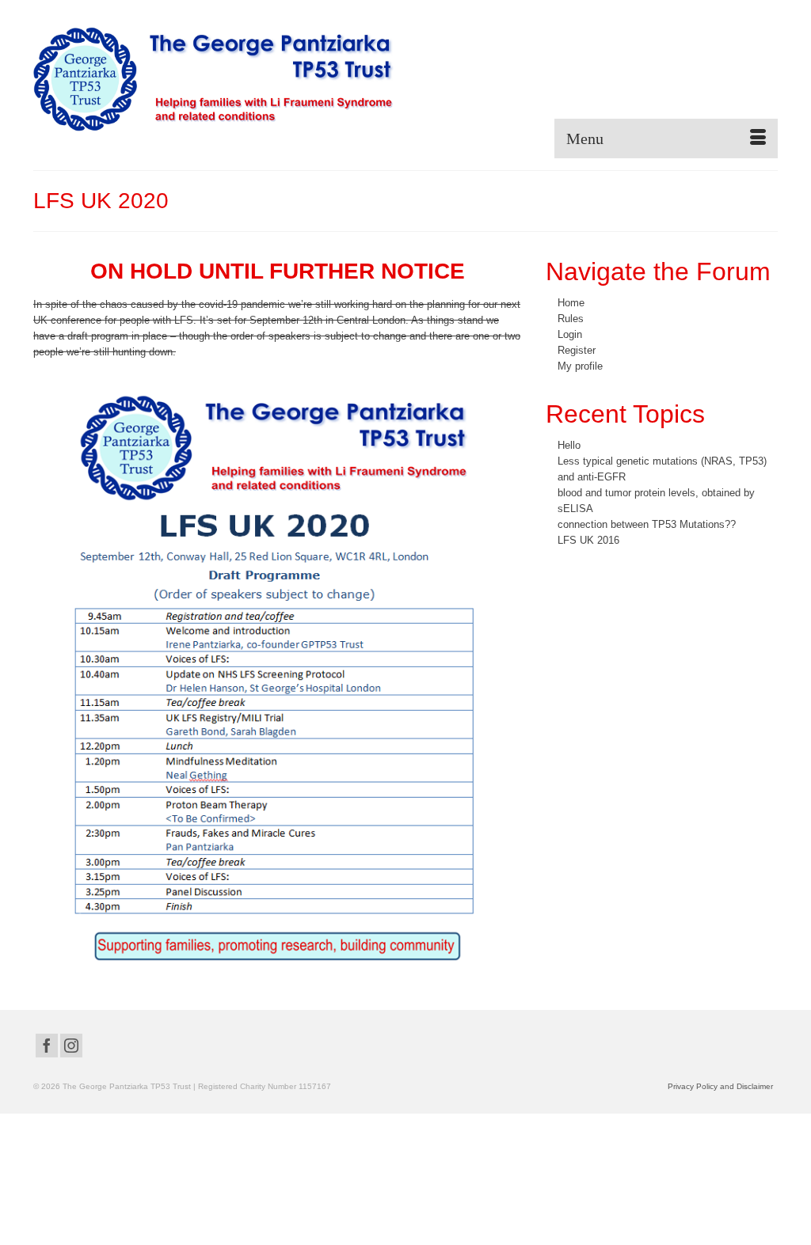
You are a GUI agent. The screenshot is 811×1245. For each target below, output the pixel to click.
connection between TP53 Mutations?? (647, 524)
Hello (569, 445)
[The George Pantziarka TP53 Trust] (213, 79)
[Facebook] (47, 1046)
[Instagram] (71, 1046)
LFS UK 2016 (588, 540)
